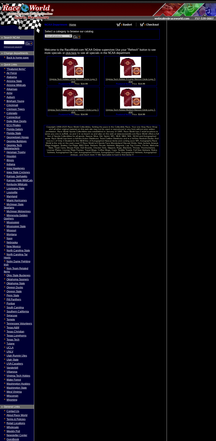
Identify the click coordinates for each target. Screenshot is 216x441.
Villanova (12, 371)
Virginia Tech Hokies (18, 375)
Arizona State (14, 81)
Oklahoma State (16, 283)
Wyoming (12, 399)
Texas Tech (13, 339)
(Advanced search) (13, 47)
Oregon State (14, 291)
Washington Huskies (18, 383)
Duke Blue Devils (16, 121)
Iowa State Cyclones (18, 172)
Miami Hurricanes (17, 200)
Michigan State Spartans (14, 206)
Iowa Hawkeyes (16, 168)
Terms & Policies (16, 419)
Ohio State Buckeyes (18, 275)
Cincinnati (12, 105)
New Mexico (14, 246)
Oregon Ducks (15, 287)
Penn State (13, 295)
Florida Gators (15, 129)
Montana (12, 234)
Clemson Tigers (16, 109)
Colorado (12, 113)
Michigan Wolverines (19, 211)
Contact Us (13, 411)
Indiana (11, 164)
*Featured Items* (16, 69)
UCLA (10, 347)
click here (71, 53)
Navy (9, 238)
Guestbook (13, 439)
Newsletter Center (17, 435)
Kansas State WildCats (20, 180)
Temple (11, 319)
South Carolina (15, 307)
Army (9, 93)
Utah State (13, 359)
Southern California (18, 311)
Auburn (11, 97)
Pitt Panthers (14, 299)
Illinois (10, 160)
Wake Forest (14, 379)
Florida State (14, 133)
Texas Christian (15, 331)
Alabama (12, 77)
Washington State (17, 387)
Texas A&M (13, 327)
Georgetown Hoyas (18, 137)
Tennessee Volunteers (19, 323)
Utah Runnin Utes (17, 355)
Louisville (12, 192)
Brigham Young (15, 101)
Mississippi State (16, 226)
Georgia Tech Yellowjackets (13, 147)
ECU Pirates (14, 125)
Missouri (11, 230)
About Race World (17, 415)
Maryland (12, 196)
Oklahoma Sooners (18, 279)
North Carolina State (18, 250)
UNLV (10, 351)
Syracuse (12, 315)
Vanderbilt (12, 367)
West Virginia (14, 391)
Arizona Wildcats (16, 85)
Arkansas (12, 89)
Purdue (11, 303)
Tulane (11, 343)
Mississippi (13, 222)
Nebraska (12, 242)
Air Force (12, 73)
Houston (11, 156)
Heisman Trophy (16, 152)
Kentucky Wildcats (17, 184)
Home (72, 24)
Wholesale (13, 427)
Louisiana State (15, 188)
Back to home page (18, 57)
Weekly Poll (13, 431)
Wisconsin (12, 395)
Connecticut (13, 117)
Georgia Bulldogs (17, 141)
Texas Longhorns (16, 335)
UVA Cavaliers (15, 363)
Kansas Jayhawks (17, 176)
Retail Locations (16, 423)
